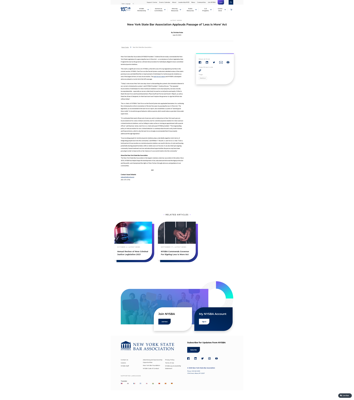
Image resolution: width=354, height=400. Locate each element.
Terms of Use (169, 363)
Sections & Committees (158, 10)
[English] (121, 383)
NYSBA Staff (125, 366)
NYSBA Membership (141, 10)
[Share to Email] (221, 62)
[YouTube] (216, 358)
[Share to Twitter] (214, 62)
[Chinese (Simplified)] (159, 383)
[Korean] (128, 383)
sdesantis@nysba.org (127, 177)
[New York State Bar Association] (126, 10)
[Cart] (231, 10)
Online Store (220, 10)
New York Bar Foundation (151, 365)
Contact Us (124, 360)
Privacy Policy (169, 360)
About (174, 2)
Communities (201, 2)
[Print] (228, 62)
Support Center (152, 2)
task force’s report (159, 76)
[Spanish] (165, 383)
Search (231, 2)
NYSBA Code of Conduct (151, 368)
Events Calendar (164, 2)
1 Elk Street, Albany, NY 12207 (196, 373)
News (193, 2)
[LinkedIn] (195, 358)
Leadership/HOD (183, 2)
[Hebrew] (140, 383)
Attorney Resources (174, 10)
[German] (172, 383)
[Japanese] (147, 383)
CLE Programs (205, 10)
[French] (134, 383)
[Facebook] (188, 358)
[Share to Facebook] (200, 62)
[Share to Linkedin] (207, 62)
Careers (123, 363)
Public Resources (190, 10)
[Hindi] (153, 383)
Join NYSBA (212, 2)
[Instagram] (209, 358)
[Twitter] (202, 358)
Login (221, 2)
